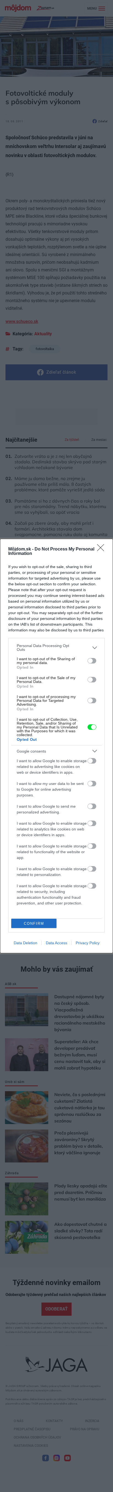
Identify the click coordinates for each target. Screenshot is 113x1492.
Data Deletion (25, 943)
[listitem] (56, 647)
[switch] (91, 660)
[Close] (102, 549)
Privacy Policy (88, 943)
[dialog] (56, 746)
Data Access (56, 943)
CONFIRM (34, 923)
